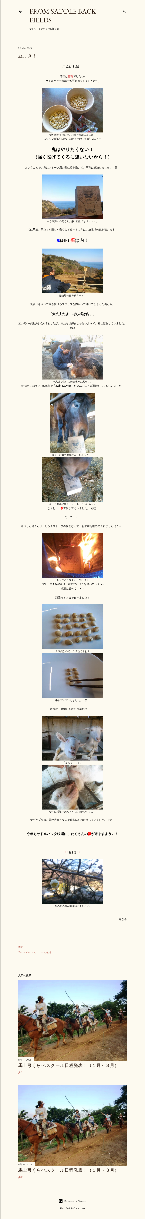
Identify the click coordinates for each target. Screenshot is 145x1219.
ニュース (40, 952)
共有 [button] (20, 947)
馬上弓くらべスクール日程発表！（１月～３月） (68, 1065)
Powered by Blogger (75, 1201)
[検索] (124, 10)
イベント (30, 952)
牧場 (48, 952)
